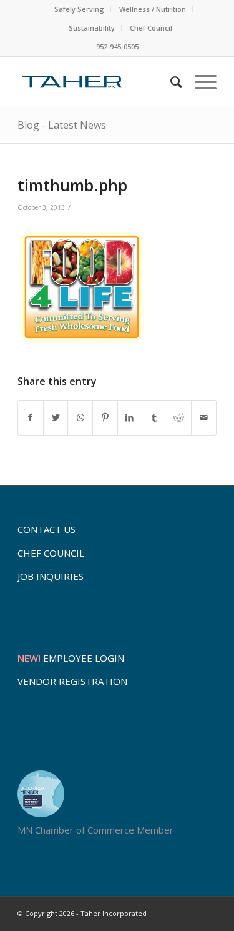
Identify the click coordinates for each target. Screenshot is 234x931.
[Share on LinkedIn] (130, 418)
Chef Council (151, 27)
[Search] (170, 82)
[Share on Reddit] (179, 418)
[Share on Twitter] (56, 418)
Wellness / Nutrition (152, 9)
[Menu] (199, 82)
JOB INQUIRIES (50, 576)
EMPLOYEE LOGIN (70, 658)
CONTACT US (46, 529)
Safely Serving (79, 9)
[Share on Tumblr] (154, 418)
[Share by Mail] (204, 418)
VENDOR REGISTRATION (72, 681)
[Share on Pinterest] (105, 418)
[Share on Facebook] (30, 418)
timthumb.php (72, 185)
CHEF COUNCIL (50, 553)
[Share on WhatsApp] (80, 418)
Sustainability (92, 27)
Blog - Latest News (61, 125)
